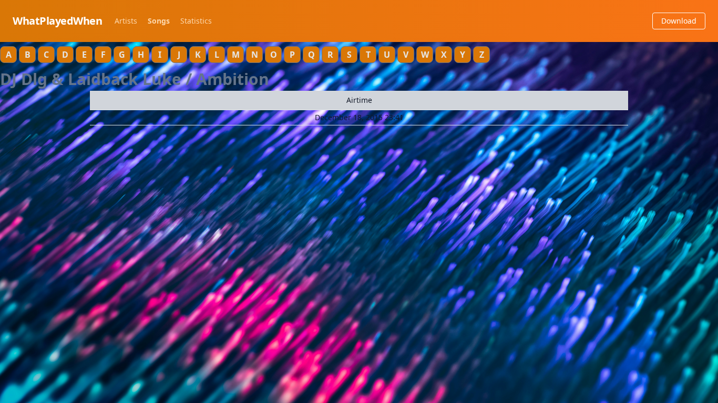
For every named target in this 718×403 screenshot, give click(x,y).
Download (678, 21)
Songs (159, 21)
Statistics (196, 21)
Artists (126, 21)
